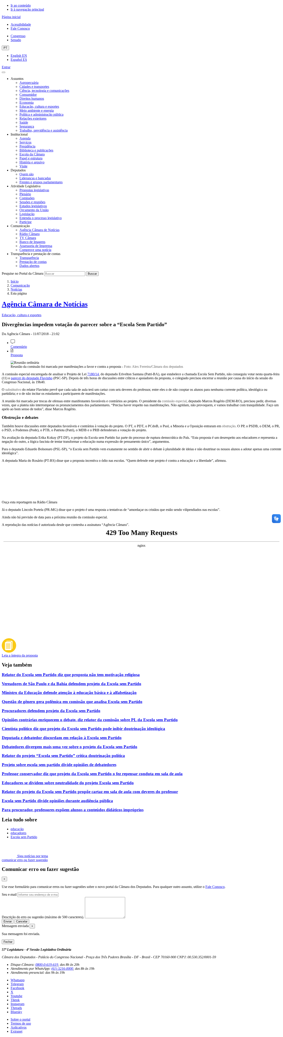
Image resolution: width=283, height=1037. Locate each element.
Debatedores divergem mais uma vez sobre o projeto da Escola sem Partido (69, 746)
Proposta (17, 355)
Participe (25, 222)
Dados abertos (29, 266)
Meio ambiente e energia (36, 110)
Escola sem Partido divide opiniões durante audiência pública (57, 800)
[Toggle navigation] (3, 72)
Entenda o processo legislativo (40, 218)
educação (17, 829)
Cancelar (21, 921)
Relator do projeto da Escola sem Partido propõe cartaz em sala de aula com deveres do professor (90, 791)
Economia (26, 102)
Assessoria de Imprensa (35, 246)
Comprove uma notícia (35, 250)
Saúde (23, 122)
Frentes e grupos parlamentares (41, 182)
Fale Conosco (20, 28)
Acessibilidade (21, 24)
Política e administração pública (41, 114)
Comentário (19, 347)
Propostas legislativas (34, 190)
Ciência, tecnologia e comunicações (44, 90)
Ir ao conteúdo (21, 5)
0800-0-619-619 (46, 964)
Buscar (92, 273)
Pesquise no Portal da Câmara (22, 273)
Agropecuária (28, 82)
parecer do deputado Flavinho (31, 378)
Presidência (27, 146)
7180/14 (93, 374)
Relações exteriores (32, 118)
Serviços (25, 142)
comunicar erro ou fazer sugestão (25, 860)
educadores (18, 833)
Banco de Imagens (32, 242)
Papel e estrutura (30, 158)
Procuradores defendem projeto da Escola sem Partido (51, 710)
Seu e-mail (9, 894)
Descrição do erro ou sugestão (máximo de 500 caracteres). (43, 917)
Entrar (6, 67)
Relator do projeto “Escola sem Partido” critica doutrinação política (63, 755)
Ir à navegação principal (27, 9)
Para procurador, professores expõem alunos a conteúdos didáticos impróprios (72, 809)
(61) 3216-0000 (62, 968)
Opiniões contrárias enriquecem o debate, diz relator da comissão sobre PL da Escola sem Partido (90, 719)
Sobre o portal (20, 1019)
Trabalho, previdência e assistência (43, 130)
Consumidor (28, 94)
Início (15, 281)
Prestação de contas (33, 262)
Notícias (16, 289)
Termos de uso (21, 1023)
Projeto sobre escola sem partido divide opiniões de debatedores (59, 764)
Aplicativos (19, 1027)
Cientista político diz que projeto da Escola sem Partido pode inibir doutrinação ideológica (83, 728)
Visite (23, 166)
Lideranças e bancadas (35, 178)
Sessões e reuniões (32, 202)
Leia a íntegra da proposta (20, 655)
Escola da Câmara (32, 154)
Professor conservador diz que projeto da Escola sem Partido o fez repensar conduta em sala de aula (92, 773)
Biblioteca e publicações (36, 150)
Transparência (29, 258)
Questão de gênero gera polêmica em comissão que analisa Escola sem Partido (72, 701)
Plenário (25, 194)
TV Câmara (27, 238)
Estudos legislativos (33, 206)
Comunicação (20, 285)
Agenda (25, 138)
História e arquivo (31, 162)
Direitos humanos (31, 98)
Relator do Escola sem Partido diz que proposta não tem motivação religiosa (71, 674)
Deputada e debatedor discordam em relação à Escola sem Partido (62, 737)
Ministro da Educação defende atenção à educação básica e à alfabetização (69, 692)
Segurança (26, 126)
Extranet (16, 1031)
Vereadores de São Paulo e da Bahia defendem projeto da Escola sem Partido (71, 683)
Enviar (8, 921)
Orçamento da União (34, 210)
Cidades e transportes (34, 86)
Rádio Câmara (29, 234)
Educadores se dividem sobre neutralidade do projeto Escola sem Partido (68, 782)
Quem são (26, 174)
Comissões (26, 198)
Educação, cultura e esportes (39, 106)
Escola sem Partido (24, 837)
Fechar (8, 941)
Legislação (26, 214)
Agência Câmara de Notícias (39, 230)
